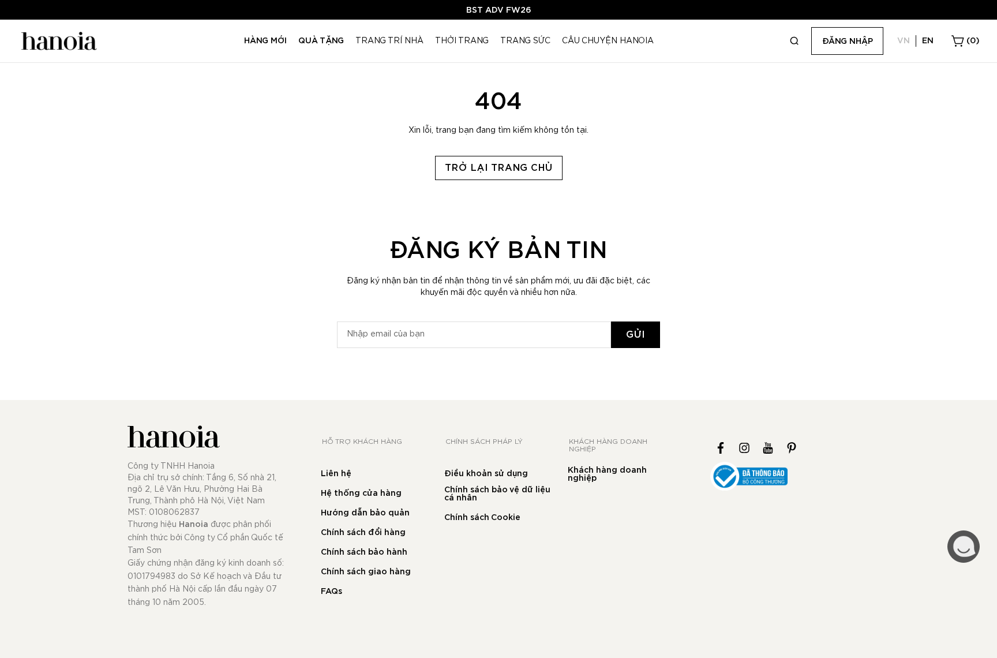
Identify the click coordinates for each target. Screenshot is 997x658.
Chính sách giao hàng (366, 572)
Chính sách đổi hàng (363, 533)
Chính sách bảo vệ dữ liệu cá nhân (497, 494)
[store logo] (57, 41)
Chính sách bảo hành (364, 552)
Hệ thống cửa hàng (361, 493)
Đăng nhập (847, 42)
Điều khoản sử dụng (486, 474)
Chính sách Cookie (482, 518)
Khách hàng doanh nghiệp (607, 474)
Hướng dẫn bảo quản (365, 513)
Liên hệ (336, 474)
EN (928, 41)
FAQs (331, 592)
